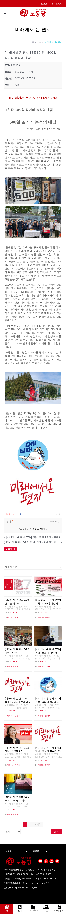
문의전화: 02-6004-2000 (16, 874)
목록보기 (10, 548)
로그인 (44, 3)
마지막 (37, 824)
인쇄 (58, 514)
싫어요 (21, 514)
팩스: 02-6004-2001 (41, 874)
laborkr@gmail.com (21, 878)
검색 (56, 831)
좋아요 (10, 514)
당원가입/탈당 (55, 3)
